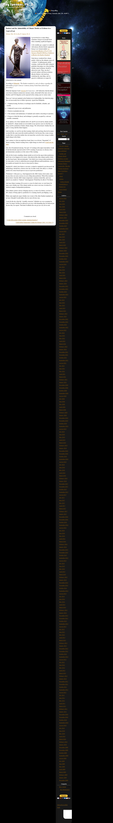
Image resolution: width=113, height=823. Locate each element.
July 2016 (62, 530)
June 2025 (62, 237)
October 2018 (63, 456)
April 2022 (62, 341)
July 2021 (62, 366)
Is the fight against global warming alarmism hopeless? (22, 220)
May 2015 (62, 569)
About (61, 176)
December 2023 (63, 286)
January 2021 (63, 382)
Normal (62, 134)
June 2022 (62, 336)
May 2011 (62, 701)
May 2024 (62, 272)
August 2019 (62, 429)
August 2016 (62, 528)
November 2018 (63, 454)
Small (58, 134)
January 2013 (63, 646)
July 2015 (62, 563)
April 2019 (62, 440)
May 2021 (62, 371)
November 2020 (63, 388)
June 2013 (62, 632)
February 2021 (63, 379)
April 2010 (62, 736)
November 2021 (63, 355)
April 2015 (62, 572)
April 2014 (62, 605)
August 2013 (62, 626)
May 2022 (62, 338)
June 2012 (62, 665)
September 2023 (63, 294)
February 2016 (63, 544)
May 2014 (62, 602)
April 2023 (62, 308)
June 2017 (62, 500)
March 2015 (62, 574)
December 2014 (63, 583)
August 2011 (62, 692)
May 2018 (62, 470)
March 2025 (62, 245)
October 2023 (63, 292)
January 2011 (63, 712)
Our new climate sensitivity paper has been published (63, 148)
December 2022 (63, 319)
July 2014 (62, 596)
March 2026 (62, 212)
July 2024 (62, 267)
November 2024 (63, 256)
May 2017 (62, 503)
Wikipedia (16, 83)
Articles (61, 179)
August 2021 (62, 363)
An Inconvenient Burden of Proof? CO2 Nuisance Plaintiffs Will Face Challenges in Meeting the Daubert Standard (42, 52)
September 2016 (63, 525)
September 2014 (63, 591)
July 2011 (62, 695)
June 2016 (62, 533)
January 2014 (63, 613)
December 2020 (63, 385)
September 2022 (63, 327)
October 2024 (63, 259)
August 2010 (62, 725)
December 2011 (63, 681)
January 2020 (63, 415)
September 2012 (63, 657)
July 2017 (62, 497)
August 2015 (62, 561)
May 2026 (62, 207)
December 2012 (63, 648)
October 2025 (63, 226)
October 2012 (63, 654)
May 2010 (62, 734)
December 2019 (63, 418)
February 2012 (63, 676)
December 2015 (63, 550)
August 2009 (62, 758)
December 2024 (63, 253)
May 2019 (62, 437)
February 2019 (63, 445)
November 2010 (63, 717)
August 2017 (62, 495)
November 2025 (63, 223)
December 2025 (63, 220)
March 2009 (62, 772)
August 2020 (62, 396)
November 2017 (63, 487)
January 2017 (63, 514)
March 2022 (62, 344)
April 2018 (62, 473)
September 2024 (63, 261)
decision (23, 91)
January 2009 (63, 777)
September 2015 (63, 558)
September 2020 (63, 393)
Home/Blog (54, 11)
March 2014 (62, 607)
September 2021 (63, 360)
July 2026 (62, 201)
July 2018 (62, 465)
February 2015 (63, 577)
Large (66, 134)
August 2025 (62, 231)
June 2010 (62, 731)
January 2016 (63, 547)
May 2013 (62, 635)
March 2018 (62, 476)
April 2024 (62, 275)
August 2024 (62, 264)
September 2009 (63, 756)
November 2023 (63, 289)
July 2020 (62, 399)
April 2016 (62, 539)
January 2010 (63, 745)
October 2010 (63, 720)
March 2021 (62, 377)
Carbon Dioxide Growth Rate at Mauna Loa (64, 184)
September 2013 (63, 624)
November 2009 (63, 750)
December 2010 (63, 714)
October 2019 (63, 423)
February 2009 (63, 775)
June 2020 (62, 401)
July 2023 (62, 300)
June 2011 (62, 698)
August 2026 (62, 198)
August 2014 (62, 594)
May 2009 (62, 766)
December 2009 (63, 747)
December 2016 (63, 517)
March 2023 (62, 311)
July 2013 (62, 629)
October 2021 (63, 358)
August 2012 (62, 659)
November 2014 (63, 585)
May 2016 (62, 536)
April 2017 (62, 506)
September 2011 (63, 690)
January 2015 (63, 580)
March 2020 (62, 410)
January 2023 (63, 316)
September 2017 (63, 492)
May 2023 (62, 305)
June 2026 (62, 204)
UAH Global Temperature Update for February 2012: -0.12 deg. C (34, 222)
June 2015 (62, 566)
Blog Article (62, 787)
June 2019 (62, 434)
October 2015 (63, 555)
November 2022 (63, 322)
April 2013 (62, 637)
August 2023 (62, 297)
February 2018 (63, 478)
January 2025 (63, 250)
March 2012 (62, 673)
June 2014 (62, 599)
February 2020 (63, 412)
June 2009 (62, 764)
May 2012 (62, 668)
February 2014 (63, 610)
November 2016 (63, 519)
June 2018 (62, 467)
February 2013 (63, 643)
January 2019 (63, 448)
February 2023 (63, 314)
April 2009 (62, 769)
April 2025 (62, 242)
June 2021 (62, 368)
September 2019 (63, 426)
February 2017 (63, 511)
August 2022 (62, 330)
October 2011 (63, 687)
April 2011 (62, 703)
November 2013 (63, 618)
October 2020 (63, 390)
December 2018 (63, 451)
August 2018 (62, 462)
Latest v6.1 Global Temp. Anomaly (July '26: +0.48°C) (53, 13)
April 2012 (62, 670)
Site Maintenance (65, 790)
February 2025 (63, 248)
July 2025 (62, 234)
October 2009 (63, 753)
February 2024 (63, 281)
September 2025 (63, 229)
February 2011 (63, 709)
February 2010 (63, 742)
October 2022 (63, 325)
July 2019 (62, 432)
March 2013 (62, 640)
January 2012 (63, 679)
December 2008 (63, 780)
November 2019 (63, 421)
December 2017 (63, 484)
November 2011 (63, 684)
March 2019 (62, 443)
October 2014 (63, 588)
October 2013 (63, 621)
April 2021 (62, 374)
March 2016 (62, 541)
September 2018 (63, 459)
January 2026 (63, 218)
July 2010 (62, 728)
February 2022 (63, 347)
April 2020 (62, 407)
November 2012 (63, 651)
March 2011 (62, 706)
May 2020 (62, 404)
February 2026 (63, 215)
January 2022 (63, 349)
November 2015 (63, 552)
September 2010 (63, 723)
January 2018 (63, 481)
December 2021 (63, 352)
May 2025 (62, 239)
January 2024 (63, 283)
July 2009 (62, 761)
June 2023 (62, 303)
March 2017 (62, 508)
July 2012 (62, 662)
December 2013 (63, 616)
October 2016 (63, 522)
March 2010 (62, 739)
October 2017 (63, 489)
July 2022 (62, 333)
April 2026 (62, 209)
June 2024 (62, 270)
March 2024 (62, 278)
